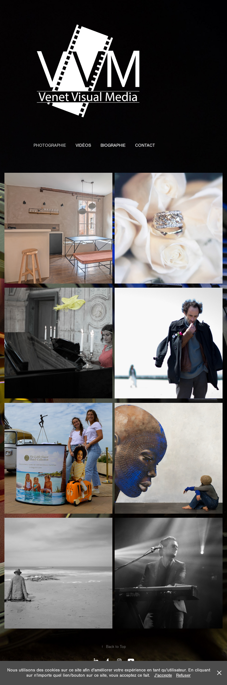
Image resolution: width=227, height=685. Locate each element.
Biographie (113, 145)
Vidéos (83, 145)
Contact (145, 145)
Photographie (49, 145)
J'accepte (163, 675)
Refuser (183, 675)
